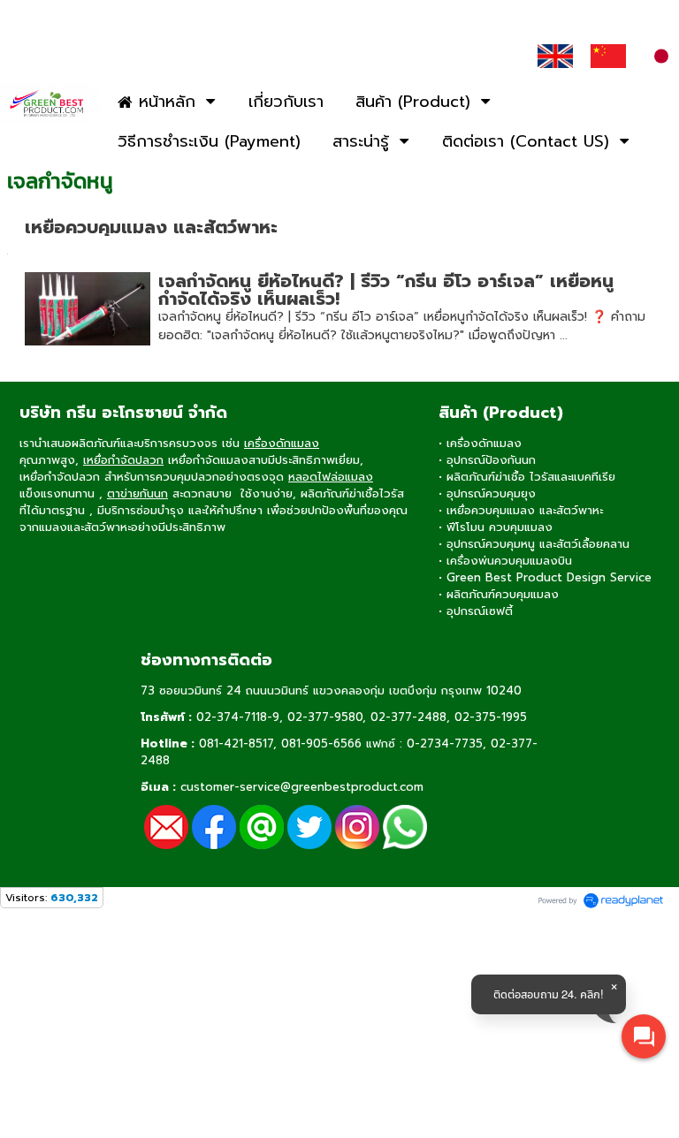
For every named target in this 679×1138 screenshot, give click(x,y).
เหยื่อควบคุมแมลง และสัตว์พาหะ (151, 227)
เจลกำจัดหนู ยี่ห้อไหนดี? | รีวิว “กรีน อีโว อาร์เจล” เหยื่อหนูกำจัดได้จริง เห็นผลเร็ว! (386, 290)
